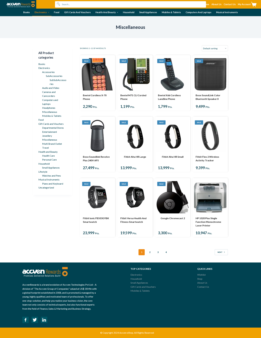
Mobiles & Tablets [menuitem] (171, 12)
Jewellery (47, 135)
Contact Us (203, 286)
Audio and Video (50, 87)
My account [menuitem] (244, 4)
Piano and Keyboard (52, 183)
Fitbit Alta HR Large (135, 156)
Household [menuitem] (128, 12)
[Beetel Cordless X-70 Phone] (97, 74)
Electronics (44, 67)
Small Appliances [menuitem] (148, 12)
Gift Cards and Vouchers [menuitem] (77, 12)
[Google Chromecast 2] (172, 197)
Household (44, 163)
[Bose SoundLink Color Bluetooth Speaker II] (210, 74)
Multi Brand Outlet (52, 143)
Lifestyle (42, 171)
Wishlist (201, 274)
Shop (199, 278)
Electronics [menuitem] (41, 12)
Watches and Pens (51, 175)
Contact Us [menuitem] (230, 4)
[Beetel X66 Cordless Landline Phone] (172, 74)
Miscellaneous (49, 111)
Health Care (48, 155)
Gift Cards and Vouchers (51, 123)
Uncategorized (46, 187)
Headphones (48, 107)
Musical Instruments (49, 179)
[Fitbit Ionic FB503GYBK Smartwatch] (97, 197)
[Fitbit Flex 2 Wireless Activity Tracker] (210, 135)
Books (41, 64)
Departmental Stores (53, 127)
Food (41, 119)
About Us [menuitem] (216, 4)
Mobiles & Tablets (51, 115)
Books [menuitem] (26, 12)
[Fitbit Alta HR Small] (172, 135)
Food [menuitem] (56, 12)
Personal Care (49, 159)
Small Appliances (51, 167)
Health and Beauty (48, 151)
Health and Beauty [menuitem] (105, 12)
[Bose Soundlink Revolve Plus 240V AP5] (97, 135)
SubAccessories (54, 75)
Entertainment (49, 131)
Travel (45, 147)
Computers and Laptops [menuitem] (198, 12)
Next (220, 252)
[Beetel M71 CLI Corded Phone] (135, 74)
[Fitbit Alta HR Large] (135, 135)
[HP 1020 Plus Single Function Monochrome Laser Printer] (210, 197)
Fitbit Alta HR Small (173, 156)
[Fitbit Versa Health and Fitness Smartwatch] (135, 197)
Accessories (48, 72)
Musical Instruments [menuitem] (227, 12)
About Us (202, 282)
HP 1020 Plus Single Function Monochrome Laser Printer (208, 222)
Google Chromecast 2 (173, 218)
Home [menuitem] (206, 4)
